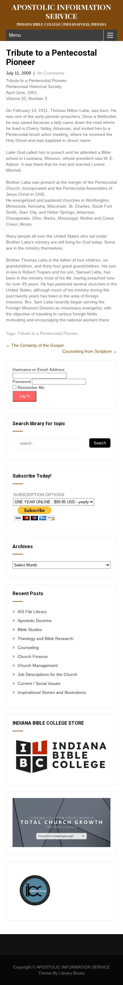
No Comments (50, 73)
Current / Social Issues (39, 683)
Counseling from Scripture (89, 351)
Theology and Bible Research (45, 638)
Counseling (28, 647)
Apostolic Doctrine (35, 620)
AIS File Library (32, 611)
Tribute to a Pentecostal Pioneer (47, 333)
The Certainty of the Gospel (35, 345)
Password (22, 381)
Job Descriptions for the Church (47, 674)
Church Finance (33, 656)
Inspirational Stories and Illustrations (52, 692)
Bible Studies (30, 629)
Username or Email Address (38, 369)
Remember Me (30, 387)
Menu (15, 35)
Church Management (38, 665)
